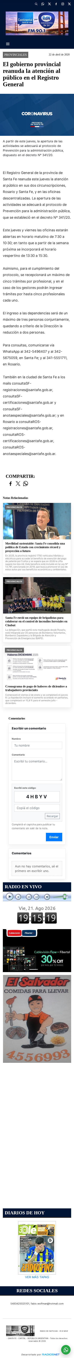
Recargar (52, 816)
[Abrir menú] (8, 44)
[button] (36, 4)
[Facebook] (56, 4)
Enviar (54, 837)
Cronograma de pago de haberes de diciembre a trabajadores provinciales (36, 688)
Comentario (18, 754)
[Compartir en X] (18, 484)
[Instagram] (62, 4)
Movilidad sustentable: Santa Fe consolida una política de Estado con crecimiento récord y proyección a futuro (35, 547)
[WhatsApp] (42, 4)
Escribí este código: (25, 787)
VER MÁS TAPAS (37, 1277)
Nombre (16, 738)
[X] (49, 4)
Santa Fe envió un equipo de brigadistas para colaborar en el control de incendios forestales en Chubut (36, 621)
